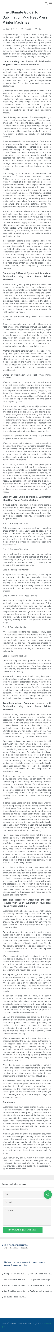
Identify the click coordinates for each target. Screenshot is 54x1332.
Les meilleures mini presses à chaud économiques (15, 1280)
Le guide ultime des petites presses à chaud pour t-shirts (41, 1280)
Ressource (14, 1248)
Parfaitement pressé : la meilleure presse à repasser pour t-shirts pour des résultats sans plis (41, 1291)
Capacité (24, 1248)
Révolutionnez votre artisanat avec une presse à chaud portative (41, 1274)
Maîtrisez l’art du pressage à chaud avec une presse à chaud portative (24, 1263)
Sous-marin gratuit (32, 1323)
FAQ (5, 1248)
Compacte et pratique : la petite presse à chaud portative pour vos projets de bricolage (15, 1274)
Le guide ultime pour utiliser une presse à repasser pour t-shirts (15, 1297)
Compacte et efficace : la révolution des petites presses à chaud (41, 1285)
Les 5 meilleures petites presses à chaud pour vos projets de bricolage (15, 1291)
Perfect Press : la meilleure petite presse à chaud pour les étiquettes (15, 1285)
